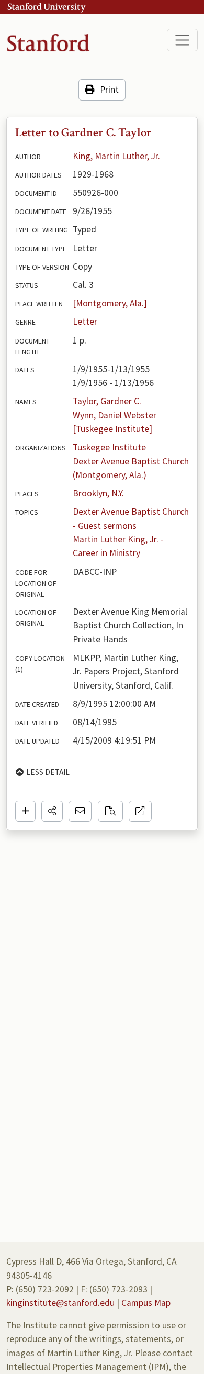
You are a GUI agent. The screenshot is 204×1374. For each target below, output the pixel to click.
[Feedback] (80, 811)
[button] (52, 811)
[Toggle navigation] (182, 40)
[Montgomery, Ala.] (110, 303)
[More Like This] (110, 811)
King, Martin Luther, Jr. (116, 156)
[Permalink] (140, 811)
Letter (85, 321)
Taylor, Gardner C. (107, 401)
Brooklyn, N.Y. (98, 493)
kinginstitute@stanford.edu (60, 1303)
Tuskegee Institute (109, 447)
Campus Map (146, 1303)
